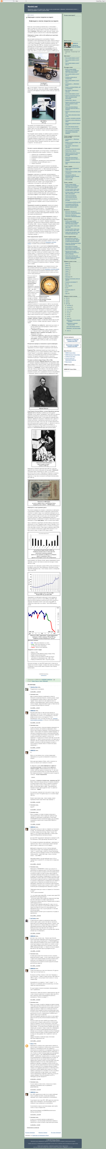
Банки (33, 681)
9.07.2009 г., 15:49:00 (35, 965)
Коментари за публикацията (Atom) (40, 1135)
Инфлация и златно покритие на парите (40, 17)
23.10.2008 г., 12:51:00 (35, 809)
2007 (67, 303)
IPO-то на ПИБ (68, 179)
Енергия (67, 269)
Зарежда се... (67, 366)
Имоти (66, 274)
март (68, 330)
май (68, 316)
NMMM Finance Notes (70, 352)
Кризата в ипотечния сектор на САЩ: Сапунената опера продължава (72, 97)
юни (68, 314)
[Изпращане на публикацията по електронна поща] (53, 679)
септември (69, 309)
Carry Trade (68, 285)
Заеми (66, 271)
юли (68, 312)
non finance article (69, 289)
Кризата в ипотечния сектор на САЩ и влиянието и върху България (72, 104)
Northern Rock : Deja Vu (70, 100)
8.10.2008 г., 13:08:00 (35, 747)
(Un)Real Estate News (70, 356)
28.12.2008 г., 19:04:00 (35, 915)
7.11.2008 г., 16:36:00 (35, 824)
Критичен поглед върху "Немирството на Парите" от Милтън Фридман (72, 252)
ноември (69, 307)
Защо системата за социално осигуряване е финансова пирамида (72, 132)
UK (66, 291)
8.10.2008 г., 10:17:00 (35, 722)
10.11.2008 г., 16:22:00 (35, 864)
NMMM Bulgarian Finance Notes (72, 354)
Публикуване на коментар (33, 1127)
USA (66, 293)
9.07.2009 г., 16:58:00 (35, 999)
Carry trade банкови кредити (71, 126)
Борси (66, 265)
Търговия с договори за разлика (72, 118)
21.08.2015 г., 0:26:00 (35, 1125)
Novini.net (32, 6)
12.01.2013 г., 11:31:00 (35, 1089)
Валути (37, 681)
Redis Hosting (68, 361)
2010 (67, 298)
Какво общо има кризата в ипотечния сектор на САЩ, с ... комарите (72, 108)
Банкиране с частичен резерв (52, 269)
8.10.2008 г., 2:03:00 (35, 708)
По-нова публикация (30, 1132)
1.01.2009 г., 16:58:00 (35, 933)
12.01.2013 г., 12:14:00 (35, 1114)
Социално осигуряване (70, 282)
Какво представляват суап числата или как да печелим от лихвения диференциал (72, 257)
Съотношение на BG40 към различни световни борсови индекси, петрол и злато (71, 205)
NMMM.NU (32, 710)
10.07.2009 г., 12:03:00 (35, 1041)
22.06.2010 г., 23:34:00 (35, 1079)
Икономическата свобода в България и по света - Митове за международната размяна (72, 240)
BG (66, 284)
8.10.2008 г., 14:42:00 (35, 802)
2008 (67, 302)
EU (66, 287)
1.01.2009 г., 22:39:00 (35, 951)
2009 (67, 300)
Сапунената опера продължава (72, 149)
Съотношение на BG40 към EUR (72, 202)
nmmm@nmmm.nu (43, 675)
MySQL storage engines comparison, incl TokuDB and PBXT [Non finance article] (72, 71)
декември (69, 305)
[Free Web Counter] (72, 374)
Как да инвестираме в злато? (72, 57)
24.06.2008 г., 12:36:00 (35, 691)
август (68, 311)
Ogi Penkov (33, 918)
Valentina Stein (34, 687)
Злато (40, 681)
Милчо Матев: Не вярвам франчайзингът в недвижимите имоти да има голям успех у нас (73, 248)
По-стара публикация (56, 1132)
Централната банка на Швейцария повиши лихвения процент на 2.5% (72, 176)
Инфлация (45, 681)
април (68, 318)
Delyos (32, 1043)
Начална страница (43, 1132)
